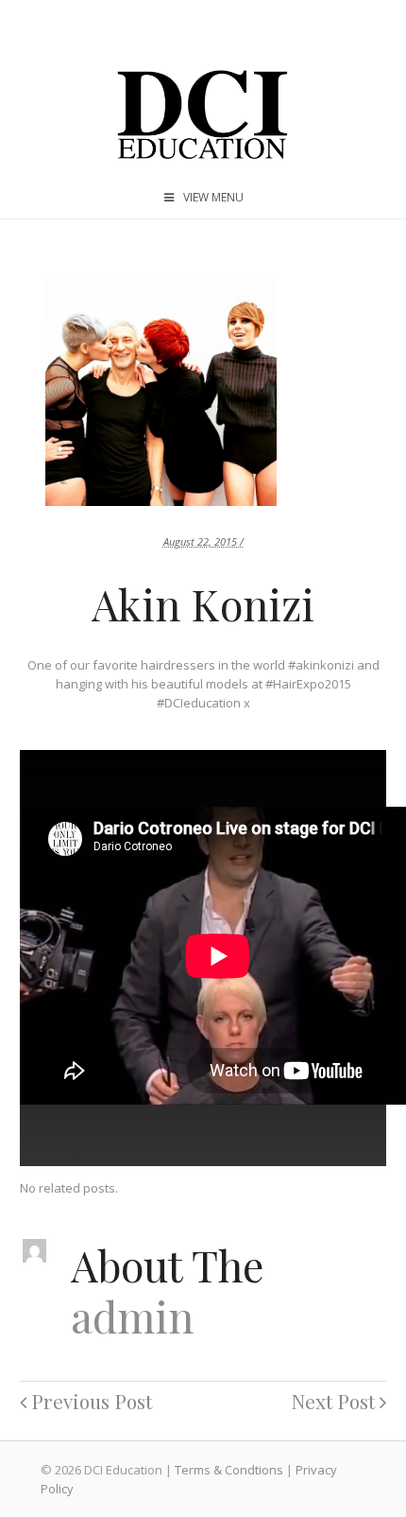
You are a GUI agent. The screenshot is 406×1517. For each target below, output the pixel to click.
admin (132, 1315)
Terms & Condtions (229, 1469)
